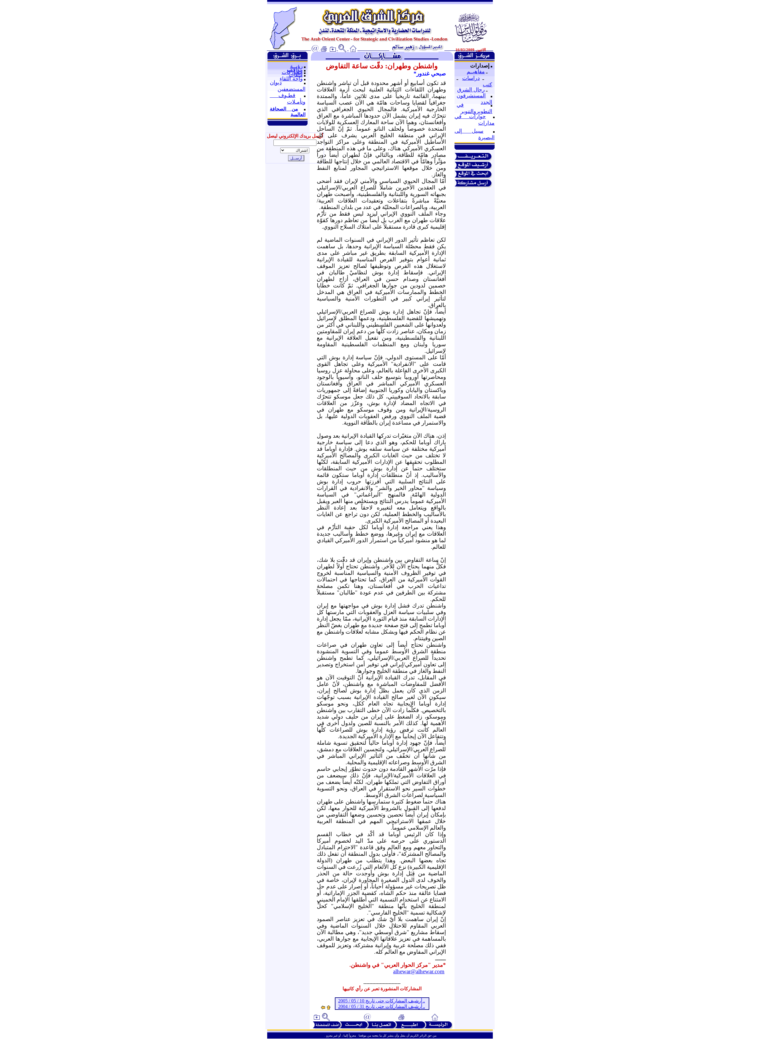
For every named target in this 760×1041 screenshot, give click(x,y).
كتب (487, 85)
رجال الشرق (471, 90)
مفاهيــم (476, 72)
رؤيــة (296, 66)
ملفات (296, 75)
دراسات (471, 78)
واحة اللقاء (291, 79)
